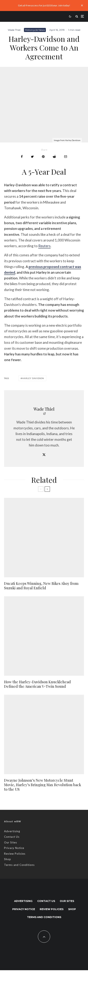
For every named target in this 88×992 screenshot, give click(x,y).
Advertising (12, 831)
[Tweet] (32, 156)
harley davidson (33, 378)
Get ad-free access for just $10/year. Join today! (44, 5)
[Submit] (54, 156)
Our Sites (10, 842)
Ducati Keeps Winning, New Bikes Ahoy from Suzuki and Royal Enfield (41, 585)
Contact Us (11, 836)
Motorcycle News (35, 29)
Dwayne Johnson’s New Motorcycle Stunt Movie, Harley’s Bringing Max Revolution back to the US (42, 784)
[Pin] (43, 156)
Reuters (44, 246)
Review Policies (14, 853)
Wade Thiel (14, 29)
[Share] (22, 156)
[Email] (65, 156)
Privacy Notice (14, 848)
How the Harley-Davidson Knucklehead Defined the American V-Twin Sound (37, 684)
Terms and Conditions (19, 864)
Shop (7, 859)
